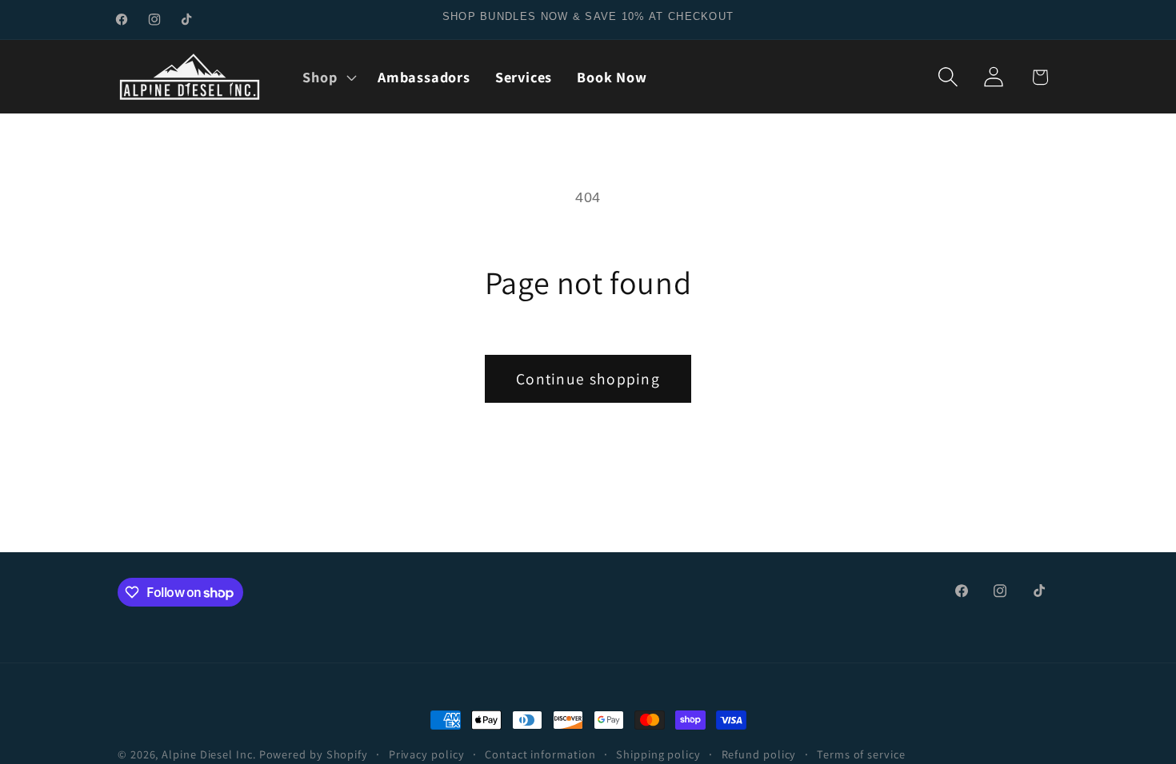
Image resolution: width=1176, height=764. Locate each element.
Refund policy (759, 754)
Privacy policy (427, 754)
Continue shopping (588, 378)
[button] (328, 76)
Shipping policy (658, 754)
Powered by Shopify (313, 754)
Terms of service (861, 754)
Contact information (540, 754)
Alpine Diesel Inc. (208, 754)
